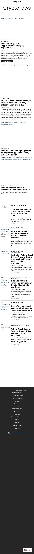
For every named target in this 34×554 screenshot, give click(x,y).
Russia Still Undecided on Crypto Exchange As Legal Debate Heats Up (21, 308)
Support (17, 420)
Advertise (17, 422)
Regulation (5, 41)
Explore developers (17, 398)
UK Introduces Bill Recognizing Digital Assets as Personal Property (19, 234)
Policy (27, 39)
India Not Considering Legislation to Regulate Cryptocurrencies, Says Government (16, 153)
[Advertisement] (17, 365)
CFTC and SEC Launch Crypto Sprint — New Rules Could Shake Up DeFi (21, 212)
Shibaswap (17, 401)
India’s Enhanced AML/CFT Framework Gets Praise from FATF (17, 189)
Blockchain (5, 39)
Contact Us (17, 414)
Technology (5, 98)
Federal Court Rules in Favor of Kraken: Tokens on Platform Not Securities (21, 332)
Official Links (17, 428)
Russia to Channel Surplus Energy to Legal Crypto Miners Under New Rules (21, 284)
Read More (7, 61)
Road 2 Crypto (20, 97)
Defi (20, 205)
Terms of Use (17, 425)
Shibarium (17, 404)
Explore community (17, 395)
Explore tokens (17, 392)
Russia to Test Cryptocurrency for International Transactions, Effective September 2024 (16, 103)
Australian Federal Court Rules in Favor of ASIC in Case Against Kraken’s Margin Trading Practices (22, 259)
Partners (17, 411)
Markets (21, 39)
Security (28, 277)
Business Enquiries (17, 417)
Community (13, 39)
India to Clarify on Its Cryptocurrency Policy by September (12, 46)
